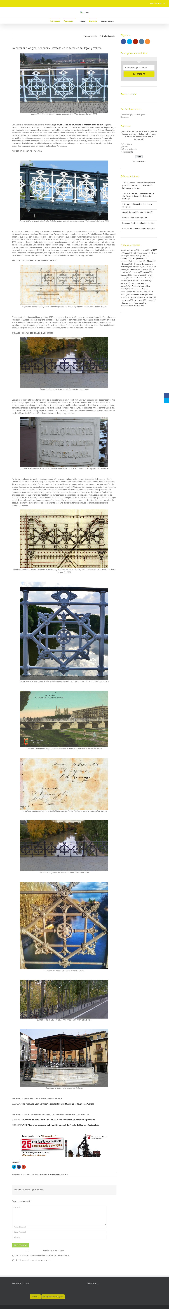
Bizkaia (125, 264)
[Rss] (52, 2)
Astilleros (143, 250)
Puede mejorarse (130, 149)
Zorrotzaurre (124, 306)
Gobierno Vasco (138, 275)
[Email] (57, 2)
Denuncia (38, 1175)
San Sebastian (139, 300)
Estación (123, 269)
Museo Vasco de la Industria (139, 281)
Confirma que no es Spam (54, 1250)
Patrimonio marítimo (138, 295)
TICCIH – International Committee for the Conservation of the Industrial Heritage (138, 196)
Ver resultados (139, 161)
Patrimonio (56, 1175)
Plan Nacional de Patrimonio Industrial (138, 228)
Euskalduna (124, 272)
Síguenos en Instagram (54, 1297)
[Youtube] (44, 2)
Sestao (150, 300)
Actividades (30, 1175)
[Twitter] (40, 2)
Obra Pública (47, 1175)
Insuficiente (128, 152)
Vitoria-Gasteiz (138, 303)
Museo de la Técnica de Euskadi (140, 278)
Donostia (148, 267)
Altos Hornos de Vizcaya (128, 250)
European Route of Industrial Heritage (138, 223)
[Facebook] (35, 2)
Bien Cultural (138, 261)
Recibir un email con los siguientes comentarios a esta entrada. (43, 1255)
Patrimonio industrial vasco (137, 293)
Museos (123, 281)
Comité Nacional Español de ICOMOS (137, 212)
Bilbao (149, 261)
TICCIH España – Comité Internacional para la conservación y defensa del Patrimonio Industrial (138, 185)
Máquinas (124, 283)
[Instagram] (48, 2)
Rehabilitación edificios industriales (142, 297)
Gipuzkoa (124, 275)
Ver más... (35, 1297)
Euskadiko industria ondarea (140, 269)
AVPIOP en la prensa (140, 253)
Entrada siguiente (107, 36)
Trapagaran (125, 303)
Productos (64, 1175)
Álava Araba (136, 306)
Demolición (137, 267)
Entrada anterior (91, 36)
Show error (125, 117)
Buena (125, 146)
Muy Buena (127, 144)
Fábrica (146, 272)
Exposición (136, 272)
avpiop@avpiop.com (157, 3)
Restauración (126, 300)
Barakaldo (134, 256)
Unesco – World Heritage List (134, 217)
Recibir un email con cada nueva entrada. (33, 1260)
